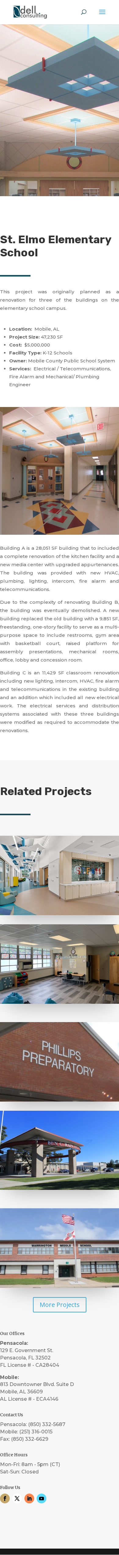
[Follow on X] (17, 1498)
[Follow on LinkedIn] (29, 1498)
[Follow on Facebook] (5, 1498)
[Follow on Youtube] (41, 1498)
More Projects (60, 1304)
